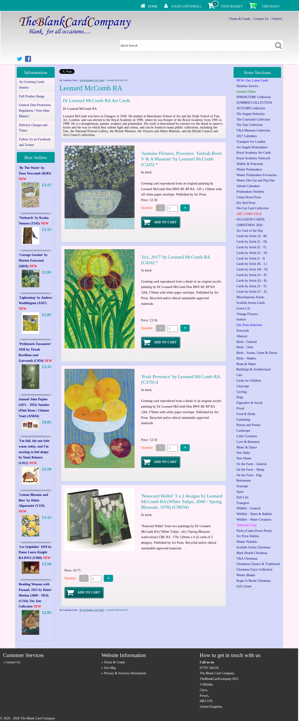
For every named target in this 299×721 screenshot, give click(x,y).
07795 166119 (209, 668)
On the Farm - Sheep (250, 469)
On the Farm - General (251, 464)
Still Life (242, 497)
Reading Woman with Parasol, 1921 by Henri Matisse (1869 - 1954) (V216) (35, 595)
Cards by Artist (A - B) (251, 236)
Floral (240, 408)
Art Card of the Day (249, 230)
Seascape (242, 486)
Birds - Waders (246, 358)
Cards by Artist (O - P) (251, 275)
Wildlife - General (248, 508)
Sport (240, 492)
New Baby (243, 453)
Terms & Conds (239, 19)
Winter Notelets (246, 541)
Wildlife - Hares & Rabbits (254, 514)
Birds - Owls (244, 347)
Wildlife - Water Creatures (253, 519)
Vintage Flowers (247, 314)
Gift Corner (244, 586)
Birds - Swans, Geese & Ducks (256, 353)
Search (276, 19)
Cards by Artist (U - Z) (251, 291)
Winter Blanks (245, 575)
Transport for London (250, 141)
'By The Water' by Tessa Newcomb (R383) (35, 173)
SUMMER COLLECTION (254, 102)
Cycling (241, 392)
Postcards (242, 330)
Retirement (243, 480)
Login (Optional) (186, 6)
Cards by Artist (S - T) (251, 286)
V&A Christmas (246, 558)
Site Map (110, 668)
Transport (242, 503)
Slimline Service (247, 86)
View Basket (232, 6)
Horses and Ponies (248, 425)
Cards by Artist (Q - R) (251, 280)
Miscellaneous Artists (250, 297)
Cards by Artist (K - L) (251, 264)
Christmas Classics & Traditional (258, 564)
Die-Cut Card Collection (252, 208)
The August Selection (250, 114)
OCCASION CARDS (250, 219)
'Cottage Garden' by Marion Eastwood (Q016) (33, 260)
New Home (243, 458)
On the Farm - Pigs (249, 475)
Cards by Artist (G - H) (251, 253)
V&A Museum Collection (253, 130)
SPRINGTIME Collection (253, 97)
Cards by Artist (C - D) (251, 241)
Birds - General (246, 342)
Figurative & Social (249, 403)
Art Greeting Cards (68, 80)
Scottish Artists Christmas (253, 547)
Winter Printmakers (249, 169)
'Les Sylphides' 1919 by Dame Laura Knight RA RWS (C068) (35, 552)
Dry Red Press (245, 203)
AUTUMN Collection (250, 108)
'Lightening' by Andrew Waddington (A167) (35, 303)
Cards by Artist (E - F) (251, 247)
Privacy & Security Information (125, 673)
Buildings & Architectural (253, 369)
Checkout (271, 6)
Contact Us (261, 19)
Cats (239, 375)
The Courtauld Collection (253, 119)
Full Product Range (32, 96)
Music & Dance (246, 447)
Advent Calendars (248, 186)
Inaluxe (241, 319)
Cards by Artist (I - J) (250, 258)
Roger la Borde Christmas (253, 580)
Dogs (239, 397)
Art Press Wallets (247, 536)
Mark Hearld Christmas (251, 553)
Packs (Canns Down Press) (254, 531)
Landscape (243, 430)
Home (153, 6)
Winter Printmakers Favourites (256, 175)
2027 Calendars (246, 136)
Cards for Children (248, 380)
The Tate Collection (249, 125)
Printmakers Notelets (250, 191)
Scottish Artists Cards (250, 303)
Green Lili (243, 308)
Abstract (241, 336)
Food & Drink (245, 414)
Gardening (243, 419)
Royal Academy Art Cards (92, 80)
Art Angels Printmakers (251, 147)
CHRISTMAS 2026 (249, 225)
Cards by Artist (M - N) (252, 269)
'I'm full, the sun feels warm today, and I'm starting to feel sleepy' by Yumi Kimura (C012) (34, 452)
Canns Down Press (248, 197)
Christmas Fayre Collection (254, 569)
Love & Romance (248, 442)
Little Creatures (246, 436)
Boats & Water (246, 364)
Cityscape (242, 386)
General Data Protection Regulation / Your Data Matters (35, 110)
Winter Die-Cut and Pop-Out (255, 180)
